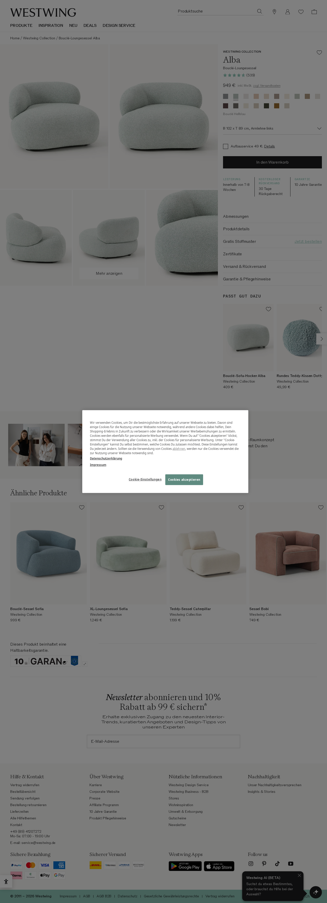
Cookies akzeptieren (184, 480)
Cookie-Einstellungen (145, 479)
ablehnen (178, 449)
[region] (165, 451)
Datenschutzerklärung (106, 458)
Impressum (98, 465)
